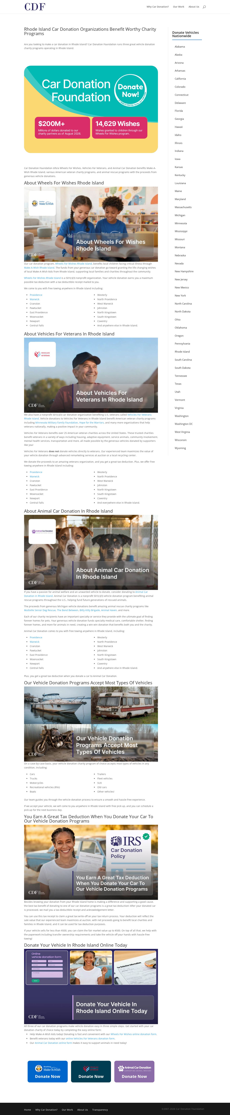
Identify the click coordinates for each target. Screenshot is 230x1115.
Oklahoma (181, 327)
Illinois (178, 143)
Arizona (179, 62)
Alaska (178, 54)
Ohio (177, 319)
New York (180, 295)
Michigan (180, 215)
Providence (36, 294)
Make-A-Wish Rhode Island (39, 267)
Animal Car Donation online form (53, 1042)
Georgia (179, 118)
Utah (177, 391)
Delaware (180, 102)
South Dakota (182, 367)
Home (27, 1109)
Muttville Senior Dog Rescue (40, 610)
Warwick (34, 299)
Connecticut (181, 94)
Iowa (177, 159)
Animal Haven (109, 610)
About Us (194, 7)
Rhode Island (182, 351)
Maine (178, 191)
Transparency (100, 1109)
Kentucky (180, 175)
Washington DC (184, 423)
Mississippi (181, 231)
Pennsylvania (182, 343)
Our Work (178, 7)
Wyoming (180, 448)
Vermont (180, 399)
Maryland (180, 199)
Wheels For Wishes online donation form (133, 1034)
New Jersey (181, 279)
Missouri (180, 239)
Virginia (179, 408)
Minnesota (181, 223)
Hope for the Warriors (91, 422)
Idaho (178, 135)
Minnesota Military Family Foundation (56, 422)
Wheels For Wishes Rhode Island (73, 263)
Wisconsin (181, 440)
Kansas (179, 167)
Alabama (180, 46)
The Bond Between (67, 610)
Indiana (179, 151)
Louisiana (180, 183)
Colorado (180, 86)
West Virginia (182, 432)
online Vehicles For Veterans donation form (90, 1038)
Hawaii (179, 126)
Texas (178, 383)
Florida (179, 110)
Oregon (179, 335)
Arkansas (180, 70)
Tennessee (181, 375)
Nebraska (180, 255)
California (180, 78)
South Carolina (183, 359)
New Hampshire (184, 271)
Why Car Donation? (158, 7)
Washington (182, 416)
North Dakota (182, 311)
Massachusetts (183, 207)
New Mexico (182, 287)
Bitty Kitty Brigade (90, 610)
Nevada (179, 263)
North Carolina (183, 303)
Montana (180, 247)
